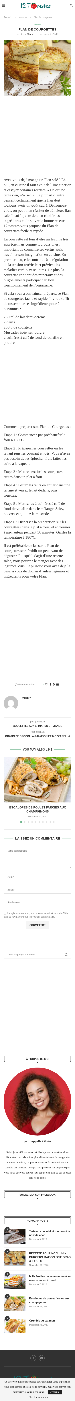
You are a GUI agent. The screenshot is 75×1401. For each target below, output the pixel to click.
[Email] (42, 1358)
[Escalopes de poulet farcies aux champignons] (37, 779)
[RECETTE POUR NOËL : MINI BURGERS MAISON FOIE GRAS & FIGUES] (14, 1258)
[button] (7, 790)
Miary (30, 34)
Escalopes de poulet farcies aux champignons (49, 1300)
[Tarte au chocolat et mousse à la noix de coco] (14, 1236)
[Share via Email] (57, 684)
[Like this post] (46, 684)
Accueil (7, 17)
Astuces (23, 17)
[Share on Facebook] (50, 684)
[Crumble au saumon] (14, 1326)
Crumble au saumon (42, 1320)
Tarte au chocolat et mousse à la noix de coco (49, 1233)
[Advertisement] (37, 139)
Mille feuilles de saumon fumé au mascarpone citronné (50, 1278)
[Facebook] (33, 1358)
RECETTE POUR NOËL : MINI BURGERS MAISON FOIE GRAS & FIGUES (50, 1257)
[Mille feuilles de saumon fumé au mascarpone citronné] (14, 1281)
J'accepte (54, 1392)
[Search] (71, 5)
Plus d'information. (38, 1397)
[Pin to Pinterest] (54, 684)
